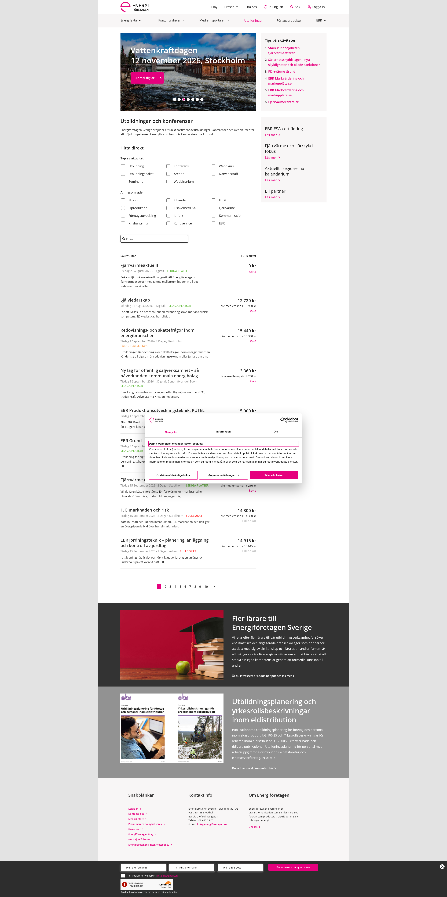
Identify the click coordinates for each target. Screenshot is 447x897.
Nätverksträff (228, 174)
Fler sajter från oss (139, 839)
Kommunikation (231, 215)
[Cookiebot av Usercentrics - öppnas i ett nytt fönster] (283, 420)
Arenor (179, 174)
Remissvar (134, 829)
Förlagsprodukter (289, 20)
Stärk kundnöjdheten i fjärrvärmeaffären (284, 50)
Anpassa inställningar (221, 475)
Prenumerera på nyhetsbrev (145, 824)
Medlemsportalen (212, 20)
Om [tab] (276, 431)
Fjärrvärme (227, 208)
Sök (297, 7)
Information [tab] (223, 431)
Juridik (178, 215)
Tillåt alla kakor (274, 475)
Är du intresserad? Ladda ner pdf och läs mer (262, 676)
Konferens (181, 166)
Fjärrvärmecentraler (283, 102)
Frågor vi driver (169, 20)
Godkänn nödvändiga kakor (173, 475)
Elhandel (180, 200)
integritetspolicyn (167, 875)
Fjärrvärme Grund (281, 71)
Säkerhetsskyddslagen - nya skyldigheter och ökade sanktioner (294, 62)
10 (206, 586)
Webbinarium (184, 181)
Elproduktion (138, 208)
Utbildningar (253, 20)
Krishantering (138, 223)
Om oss (253, 826)
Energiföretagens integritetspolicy (149, 844)
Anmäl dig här (145, 92)
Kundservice (183, 223)
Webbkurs (226, 166)
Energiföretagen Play (141, 834)
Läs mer (271, 135)
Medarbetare (136, 819)
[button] (274, 7)
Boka (252, 272)
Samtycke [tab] (171, 432)
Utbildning (136, 166)
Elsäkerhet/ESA (185, 208)
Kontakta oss (136, 813)
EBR (319, 20)
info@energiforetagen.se (212, 824)
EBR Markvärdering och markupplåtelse (286, 80)
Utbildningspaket (141, 174)
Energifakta (129, 20)
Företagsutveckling (142, 215)
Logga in (133, 808)
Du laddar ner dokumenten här (253, 768)
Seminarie (136, 181)
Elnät (222, 200)
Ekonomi (135, 200)
